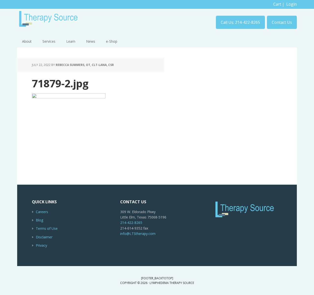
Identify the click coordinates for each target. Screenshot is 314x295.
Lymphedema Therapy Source (49, 21)
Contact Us (282, 22)
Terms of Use (47, 228)
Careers (42, 211)
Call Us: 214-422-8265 (240, 22)
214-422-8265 (131, 222)
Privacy (41, 245)
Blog (39, 220)
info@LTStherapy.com (138, 233)
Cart (277, 4)
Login (291, 4)
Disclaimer (44, 237)
